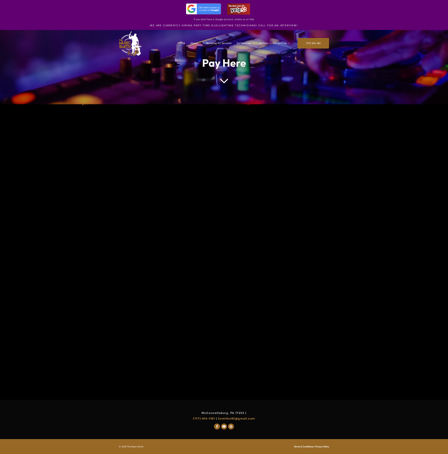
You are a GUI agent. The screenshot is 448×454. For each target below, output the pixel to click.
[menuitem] (182, 43)
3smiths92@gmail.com (236, 418)
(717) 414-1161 (204, 418)
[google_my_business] (231, 427)
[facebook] (217, 427)
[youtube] (224, 427)
